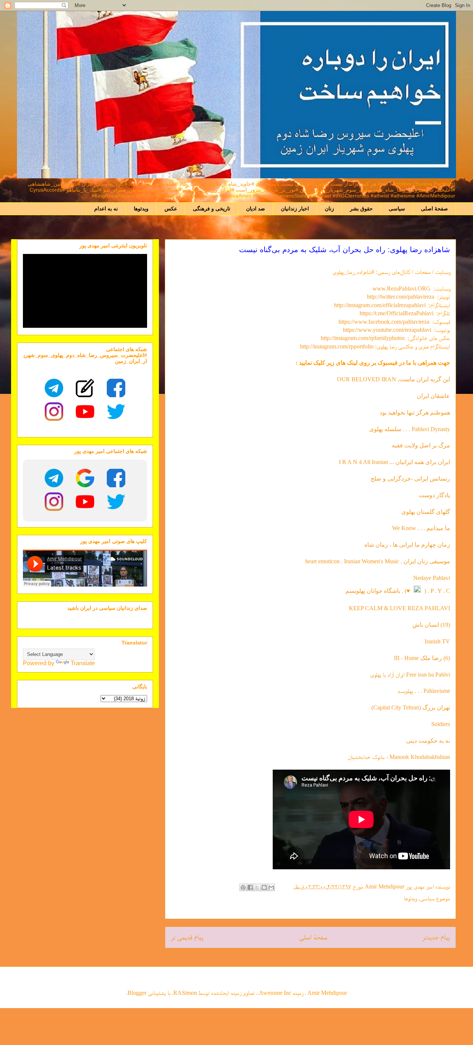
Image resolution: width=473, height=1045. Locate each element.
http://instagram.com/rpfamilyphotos (363, 338)
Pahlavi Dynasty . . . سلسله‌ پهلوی (409, 429)
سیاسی (397, 209)
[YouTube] (85, 412)
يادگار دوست (434, 495)
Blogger (136, 993)
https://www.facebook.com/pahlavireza (383, 322)
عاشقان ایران (433, 396)
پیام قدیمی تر (187, 937)
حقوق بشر (361, 209)
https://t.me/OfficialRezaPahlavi (396, 313)
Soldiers (440, 724)
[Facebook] (116, 388)
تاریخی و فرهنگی (211, 209)
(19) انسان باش (431, 625)
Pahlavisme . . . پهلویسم (424, 691)
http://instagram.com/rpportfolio (337, 346)
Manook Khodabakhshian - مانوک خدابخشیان (399, 757)
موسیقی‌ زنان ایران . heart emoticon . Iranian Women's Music (377, 561)
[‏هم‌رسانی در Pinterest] (243, 887)
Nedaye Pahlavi (431, 578)
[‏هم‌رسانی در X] (257, 887)
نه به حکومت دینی (427, 741)
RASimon (185, 993)
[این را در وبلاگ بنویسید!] (264, 887)
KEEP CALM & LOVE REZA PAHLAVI (399, 608)
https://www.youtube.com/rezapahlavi (387, 330)
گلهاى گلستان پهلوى (425, 512)
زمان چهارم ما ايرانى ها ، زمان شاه (407, 545)
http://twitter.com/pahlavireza (400, 296)
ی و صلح (381, 478)
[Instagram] (54, 412)
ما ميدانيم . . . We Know (421, 528)
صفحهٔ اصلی (434, 209)
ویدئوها (141, 209)
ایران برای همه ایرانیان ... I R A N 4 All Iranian (394, 462)
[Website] (85, 388)
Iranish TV (437, 641)
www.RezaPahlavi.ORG (401, 288)
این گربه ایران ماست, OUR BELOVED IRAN (393, 379)
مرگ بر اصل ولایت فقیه (421, 445)
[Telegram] (54, 388)
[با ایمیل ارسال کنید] (271, 887)
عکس (170, 209)
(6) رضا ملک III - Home (422, 658)
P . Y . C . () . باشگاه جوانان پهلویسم (398, 591)
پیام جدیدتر (436, 937)
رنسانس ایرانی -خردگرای (421, 478)
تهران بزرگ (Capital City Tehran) (410, 707)
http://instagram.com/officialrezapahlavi (380, 305)
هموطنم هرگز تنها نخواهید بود (415, 412)
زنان (329, 209)
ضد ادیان (255, 209)
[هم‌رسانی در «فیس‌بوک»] (250, 887)
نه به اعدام (106, 209)
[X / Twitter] (116, 412)
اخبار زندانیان (295, 209)
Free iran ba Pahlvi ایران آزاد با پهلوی (410, 674)
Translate (83, 663)
